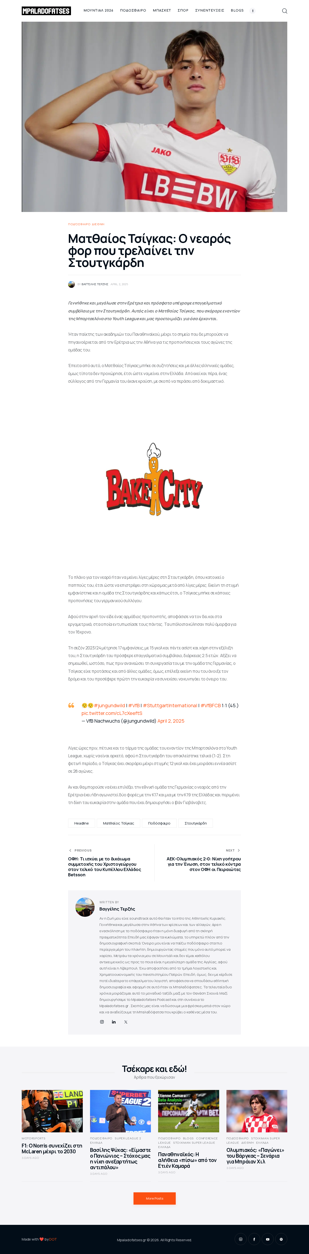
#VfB (134, 705)
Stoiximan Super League (194, 1142)
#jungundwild (109, 705)
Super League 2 (128, 1138)
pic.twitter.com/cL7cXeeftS (112, 713)
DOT (53, 1239)
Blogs (188, 1138)
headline (81, 823)
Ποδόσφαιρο (79, 224)
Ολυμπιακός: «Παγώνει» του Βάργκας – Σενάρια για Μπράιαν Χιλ (255, 1156)
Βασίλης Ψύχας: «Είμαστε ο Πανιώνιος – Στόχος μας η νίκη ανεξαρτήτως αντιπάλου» (120, 1159)
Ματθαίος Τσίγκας (118, 823)
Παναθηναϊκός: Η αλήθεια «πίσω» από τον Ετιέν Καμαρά (187, 1160)
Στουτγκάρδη (196, 823)
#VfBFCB (210, 705)
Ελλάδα (96, 1142)
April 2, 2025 (170, 721)
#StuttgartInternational (170, 705)
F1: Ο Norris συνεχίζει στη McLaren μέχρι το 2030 (52, 1148)
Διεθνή (98, 224)
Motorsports (33, 1138)
